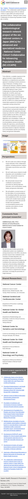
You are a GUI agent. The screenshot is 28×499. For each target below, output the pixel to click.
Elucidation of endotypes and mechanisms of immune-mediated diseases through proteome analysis (14, 404)
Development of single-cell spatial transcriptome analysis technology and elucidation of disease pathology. (14, 446)
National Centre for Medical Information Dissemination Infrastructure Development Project (14, 397)
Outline (6, 8)
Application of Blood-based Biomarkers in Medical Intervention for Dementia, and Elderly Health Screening (15, 454)
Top (2, 8)
